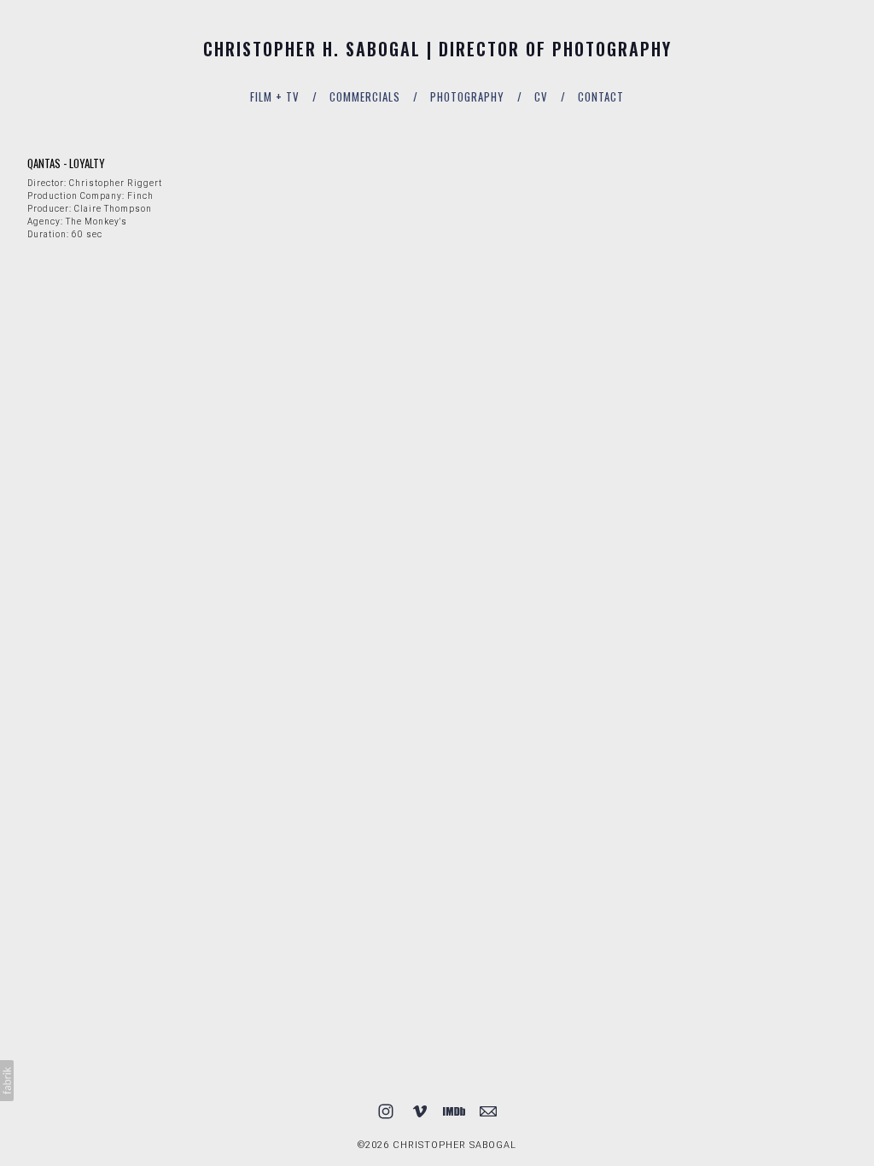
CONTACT (601, 96)
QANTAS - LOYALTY (66, 163)
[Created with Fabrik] (7, 1080)
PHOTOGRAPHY (467, 96)
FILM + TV (275, 96)
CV (541, 96)
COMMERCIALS (364, 96)
